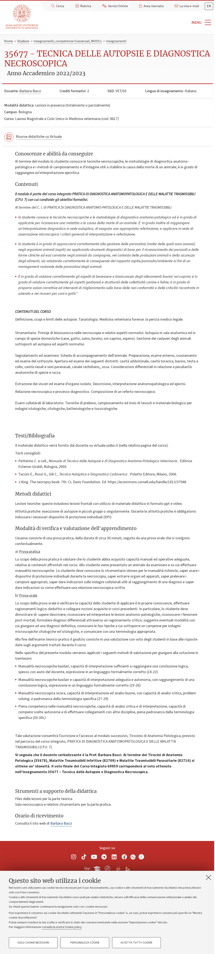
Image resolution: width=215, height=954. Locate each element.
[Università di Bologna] (22, 17)
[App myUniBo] (97, 868)
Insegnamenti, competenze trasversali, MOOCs (68, 41)
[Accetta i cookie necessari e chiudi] (208, 877)
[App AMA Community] (128, 868)
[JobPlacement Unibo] (118, 868)
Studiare (23, 41)
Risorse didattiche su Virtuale (39, 136)
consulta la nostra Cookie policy (62, 927)
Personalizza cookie (85, 943)
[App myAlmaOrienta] (107, 868)
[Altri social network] (141, 856)
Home (8, 41)
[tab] (209, 6)
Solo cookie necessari (33, 943)
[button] (127, 22)
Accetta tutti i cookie (136, 943)
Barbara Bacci (30, 91)
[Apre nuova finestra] (74, 856)
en (209, 6)
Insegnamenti (116, 41)
